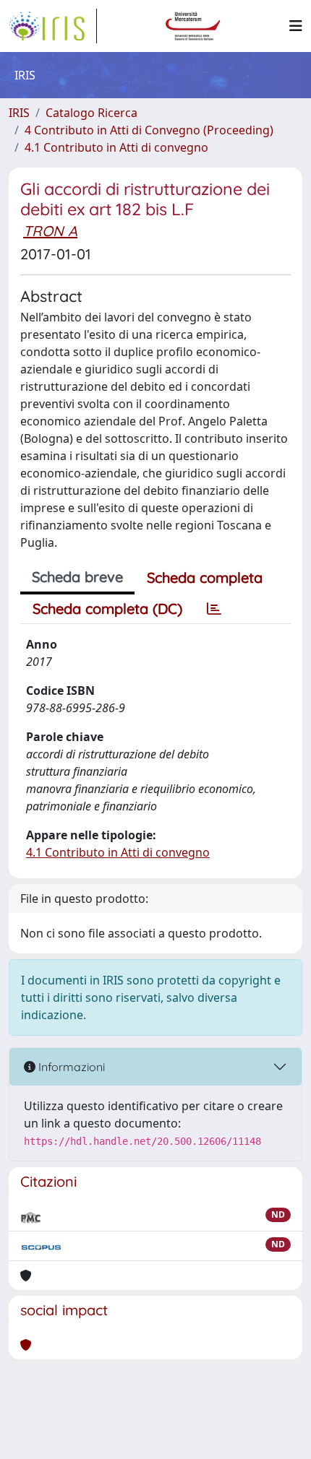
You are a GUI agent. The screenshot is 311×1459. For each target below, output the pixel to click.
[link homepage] (53, 26)
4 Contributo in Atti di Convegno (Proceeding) (149, 130)
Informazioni (70, 1067)
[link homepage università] (193, 26)
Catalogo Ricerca (91, 113)
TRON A (50, 231)
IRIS (19, 113)
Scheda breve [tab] (77, 577)
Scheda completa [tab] (205, 577)
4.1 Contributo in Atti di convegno (116, 147)
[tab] (214, 609)
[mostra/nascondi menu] (295, 26)
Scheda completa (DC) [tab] (107, 608)
